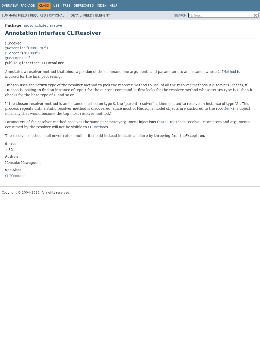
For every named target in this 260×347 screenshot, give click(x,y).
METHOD (30, 53)
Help (113, 5)
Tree (67, 5)
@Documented (16, 58)
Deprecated (84, 5)
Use (56, 5)
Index (101, 5)
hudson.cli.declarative (42, 25)
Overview (10, 5)
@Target (12, 53)
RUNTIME (37, 48)
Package (28, 5)
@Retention (15, 48)
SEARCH (180, 15)
